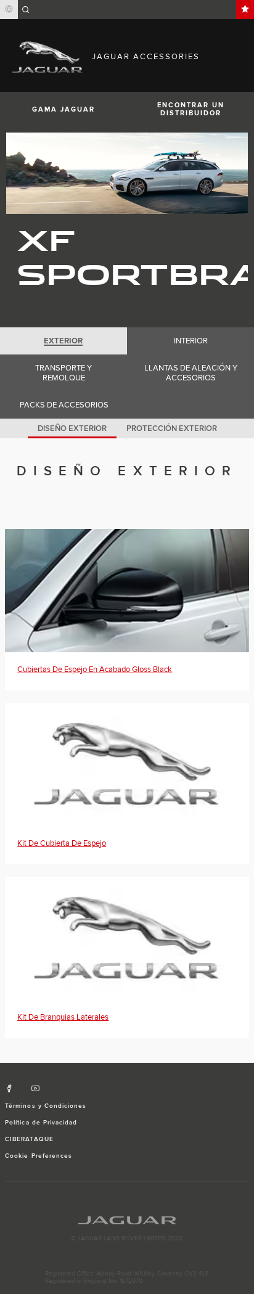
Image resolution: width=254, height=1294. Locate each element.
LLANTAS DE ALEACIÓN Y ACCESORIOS (190, 373)
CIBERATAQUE (29, 1139)
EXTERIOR (63, 341)
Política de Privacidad (41, 1122)
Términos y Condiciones (45, 1106)
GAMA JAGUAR (63, 109)
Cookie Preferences (38, 1156)
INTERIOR (191, 341)
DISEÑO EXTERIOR (72, 428)
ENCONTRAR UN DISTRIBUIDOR (190, 109)
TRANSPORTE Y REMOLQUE (63, 373)
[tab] (63, 340)
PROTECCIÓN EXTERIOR (171, 428)
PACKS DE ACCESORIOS (64, 405)
